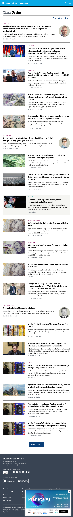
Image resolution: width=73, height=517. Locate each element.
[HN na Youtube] (28, 472)
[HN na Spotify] (26, 472)
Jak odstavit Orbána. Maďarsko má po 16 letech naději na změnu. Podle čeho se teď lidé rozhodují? (48, 75)
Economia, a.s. (15, 461)
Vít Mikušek (7, 135)
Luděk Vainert (8, 23)
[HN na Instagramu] (20, 472)
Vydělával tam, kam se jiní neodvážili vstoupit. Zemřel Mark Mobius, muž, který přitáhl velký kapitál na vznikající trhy (27, 29)
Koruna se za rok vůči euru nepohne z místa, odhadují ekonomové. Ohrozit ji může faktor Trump (47, 97)
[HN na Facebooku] (17, 472)
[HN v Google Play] (9, 481)
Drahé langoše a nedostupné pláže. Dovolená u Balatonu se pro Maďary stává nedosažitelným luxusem (48, 177)
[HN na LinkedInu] (23, 472)
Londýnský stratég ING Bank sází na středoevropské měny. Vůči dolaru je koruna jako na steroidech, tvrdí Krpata (47, 286)
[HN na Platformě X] (14, 472)
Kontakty (6, 489)
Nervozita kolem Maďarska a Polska (19, 308)
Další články (36, 444)
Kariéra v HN (7, 497)
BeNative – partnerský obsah (37, 197)
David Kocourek (9, 305)
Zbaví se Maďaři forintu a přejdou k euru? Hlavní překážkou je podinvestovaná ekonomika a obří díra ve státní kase (46, 51)
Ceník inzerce (7, 500)
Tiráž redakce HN (8, 492)
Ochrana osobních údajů (29, 489)
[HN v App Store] (23, 481)
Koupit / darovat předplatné (55, 489)
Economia (6, 495)
